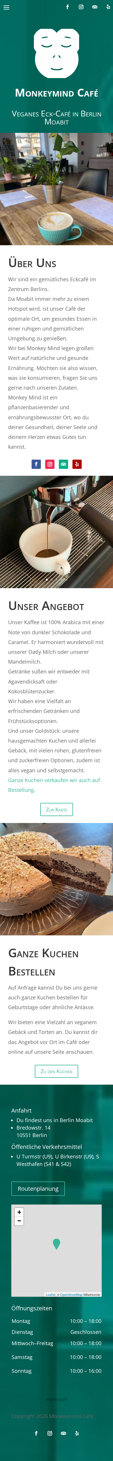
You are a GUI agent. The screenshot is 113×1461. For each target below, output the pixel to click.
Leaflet (50, 1294)
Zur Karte (56, 809)
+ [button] (19, 1212)
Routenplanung (38, 1188)
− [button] (19, 1220)
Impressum (56, 1399)
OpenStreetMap (71, 1294)
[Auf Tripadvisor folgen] (94, 7)
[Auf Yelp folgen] (108, 7)
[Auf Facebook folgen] (67, 7)
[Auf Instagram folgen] (81, 7)
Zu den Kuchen (56, 1071)
